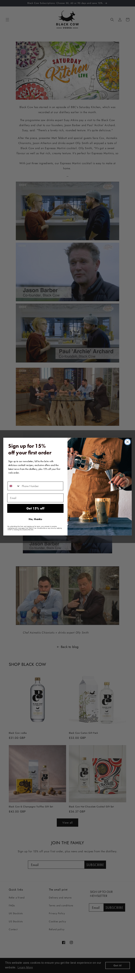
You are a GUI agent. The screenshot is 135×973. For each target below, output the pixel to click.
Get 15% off (35, 508)
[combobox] (14, 486)
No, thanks (35, 519)
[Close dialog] (127, 442)
